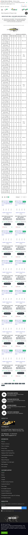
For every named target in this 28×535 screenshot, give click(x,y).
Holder (16, 383)
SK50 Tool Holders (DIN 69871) (10, 20)
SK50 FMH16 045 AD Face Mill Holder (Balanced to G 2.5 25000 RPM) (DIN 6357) (7, 218)
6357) (3, 385)
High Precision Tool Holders (9, 19)
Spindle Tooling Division (7, 212)
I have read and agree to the (12, 510)
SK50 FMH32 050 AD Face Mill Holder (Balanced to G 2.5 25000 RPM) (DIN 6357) (7, 367)
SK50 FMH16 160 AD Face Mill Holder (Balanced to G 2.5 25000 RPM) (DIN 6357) (7, 248)
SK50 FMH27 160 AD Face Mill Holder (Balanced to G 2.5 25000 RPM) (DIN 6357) (20, 337)
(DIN (23, 383)
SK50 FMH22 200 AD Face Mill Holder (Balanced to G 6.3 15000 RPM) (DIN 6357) (7, 307)
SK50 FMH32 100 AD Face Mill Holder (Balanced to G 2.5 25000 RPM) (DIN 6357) (20, 367)
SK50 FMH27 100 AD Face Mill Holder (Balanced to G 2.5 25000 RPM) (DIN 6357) (7, 337)
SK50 (6, 383)
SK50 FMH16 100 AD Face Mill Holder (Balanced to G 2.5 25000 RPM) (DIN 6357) (20, 218)
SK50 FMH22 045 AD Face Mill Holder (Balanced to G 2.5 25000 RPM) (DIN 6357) (20, 248)
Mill (13, 383)
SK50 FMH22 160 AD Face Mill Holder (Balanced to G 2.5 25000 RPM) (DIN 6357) (20, 277)
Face (10, 383)
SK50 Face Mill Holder (21, 20)
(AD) (20, 383)
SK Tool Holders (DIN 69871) (20, 19)
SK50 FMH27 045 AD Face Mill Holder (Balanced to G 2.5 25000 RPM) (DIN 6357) (20, 307)
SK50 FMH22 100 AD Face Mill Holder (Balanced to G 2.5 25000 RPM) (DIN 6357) (7, 277)
